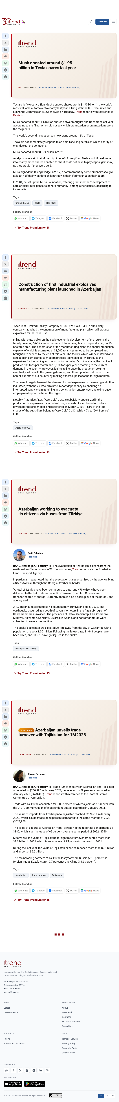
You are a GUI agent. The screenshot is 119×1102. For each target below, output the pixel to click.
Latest (7, 1008)
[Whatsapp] (6, 1070)
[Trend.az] (13, 21)
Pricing (7, 1039)
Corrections (67, 1026)
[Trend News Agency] (12, 963)
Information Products (14, 1043)
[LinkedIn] (40, 1070)
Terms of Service (70, 1039)
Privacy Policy (68, 1043)
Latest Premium (11, 1012)
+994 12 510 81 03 (12, 988)
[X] (20, 1070)
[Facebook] (13, 1070)
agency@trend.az (11, 992)
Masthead (67, 1012)
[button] (5, 36)
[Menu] (113, 22)
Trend (78, 111)
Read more (32, 557)
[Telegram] (34, 1070)
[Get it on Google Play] (34, 1084)
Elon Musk (51, 203)
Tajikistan (57, 875)
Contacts (66, 1017)
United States (22, 203)
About (65, 1008)
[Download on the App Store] (13, 1084)
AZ (106, 1096)
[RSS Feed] (47, 1070)
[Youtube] (27, 1070)
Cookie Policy (68, 1052)
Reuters (18, 115)
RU (112, 1096)
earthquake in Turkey (25, 648)
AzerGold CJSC (22, 428)
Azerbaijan (20, 875)
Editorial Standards (71, 1021)
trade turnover (39, 875)
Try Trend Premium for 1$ (33, 227)
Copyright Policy (70, 1048)
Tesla (37, 203)
